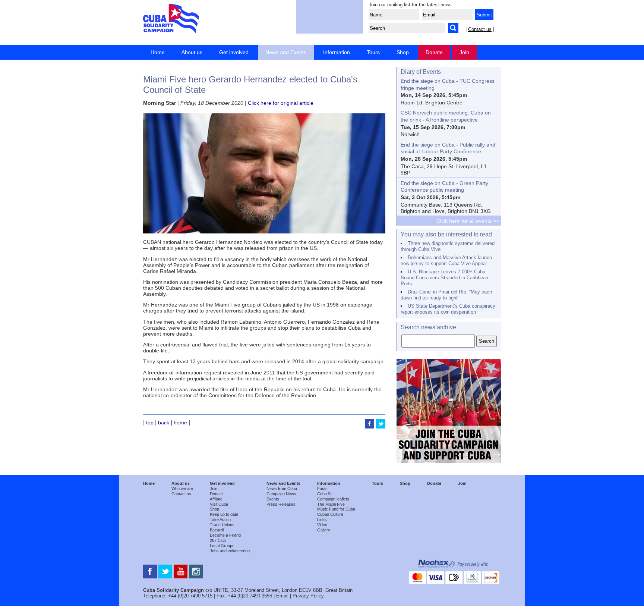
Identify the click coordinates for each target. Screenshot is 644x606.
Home (158, 52)
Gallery (323, 530)
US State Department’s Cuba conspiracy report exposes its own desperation (448, 309)
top (150, 423)
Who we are (182, 488)
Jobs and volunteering (230, 551)
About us (191, 52)
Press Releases (281, 504)
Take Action (220, 519)
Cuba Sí (324, 494)
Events (272, 499)
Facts (322, 488)
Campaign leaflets (333, 499)
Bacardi (217, 530)
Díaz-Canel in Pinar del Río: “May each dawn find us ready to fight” (446, 295)
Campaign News (281, 494)
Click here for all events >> (467, 221)
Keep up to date (224, 514)
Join (464, 52)
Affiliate (216, 499)
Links (322, 519)
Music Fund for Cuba (336, 509)
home (180, 423)
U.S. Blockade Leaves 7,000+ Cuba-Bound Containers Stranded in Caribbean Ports (444, 277)
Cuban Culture (330, 514)
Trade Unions (222, 524)
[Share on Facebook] (370, 427)
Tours (373, 52)
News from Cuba (281, 488)
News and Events (285, 52)
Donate (434, 52)
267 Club (218, 540)
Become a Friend (225, 535)
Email (282, 596)
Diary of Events (421, 72)
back (163, 423)
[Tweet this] (380, 427)
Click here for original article (280, 103)
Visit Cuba (219, 504)
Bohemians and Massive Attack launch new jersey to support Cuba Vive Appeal (446, 260)
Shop (403, 52)
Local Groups (222, 545)
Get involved (234, 52)
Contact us (480, 29)
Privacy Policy (308, 596)
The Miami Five (331, 504)
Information (336, 52)
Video (322, 524)
